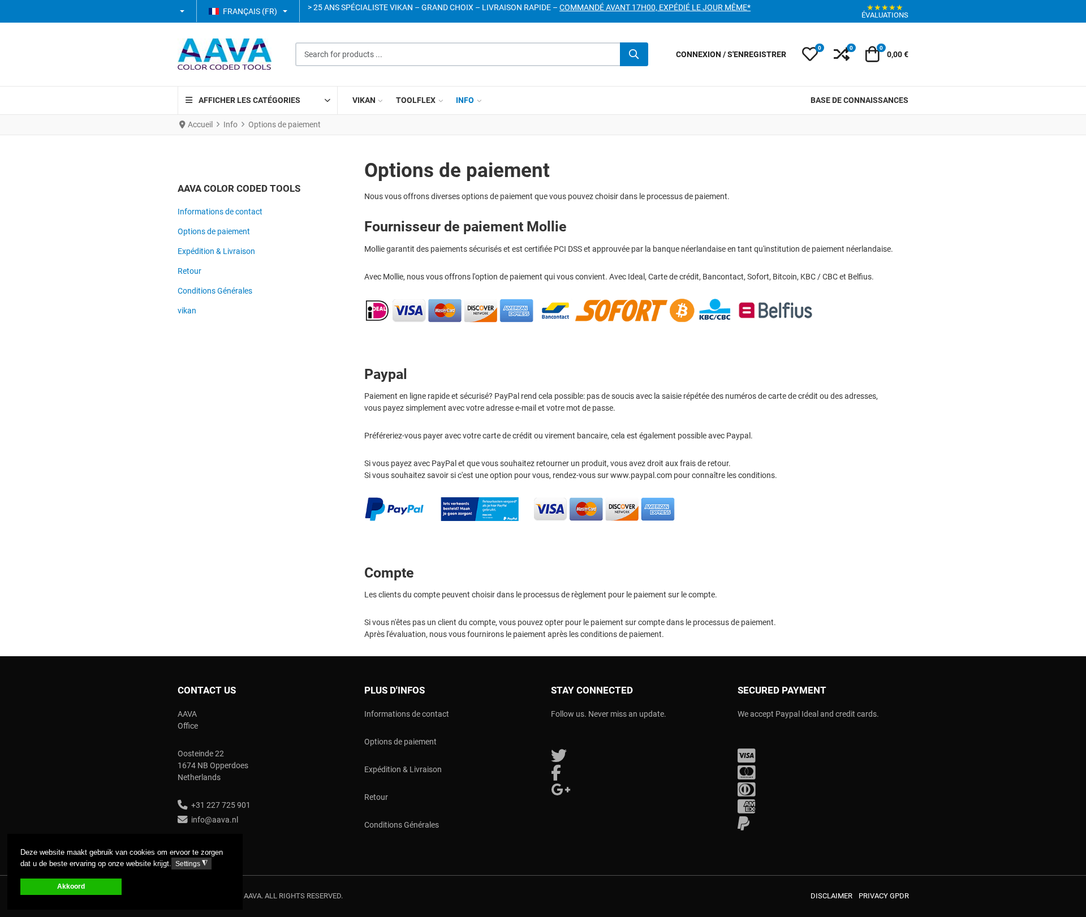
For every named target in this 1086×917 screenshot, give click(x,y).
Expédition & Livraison (216, 251)
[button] (183, 11)
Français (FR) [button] (250, 11)
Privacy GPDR (884, 896)
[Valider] (634, 54)
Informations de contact (220, 211)
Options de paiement (214, 231)
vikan (187, 310)
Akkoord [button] (71, 886)
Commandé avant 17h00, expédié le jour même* (655, 7)
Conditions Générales (215, 290)
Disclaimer (831, 896)
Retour (189, 270)
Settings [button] (191, 863)
